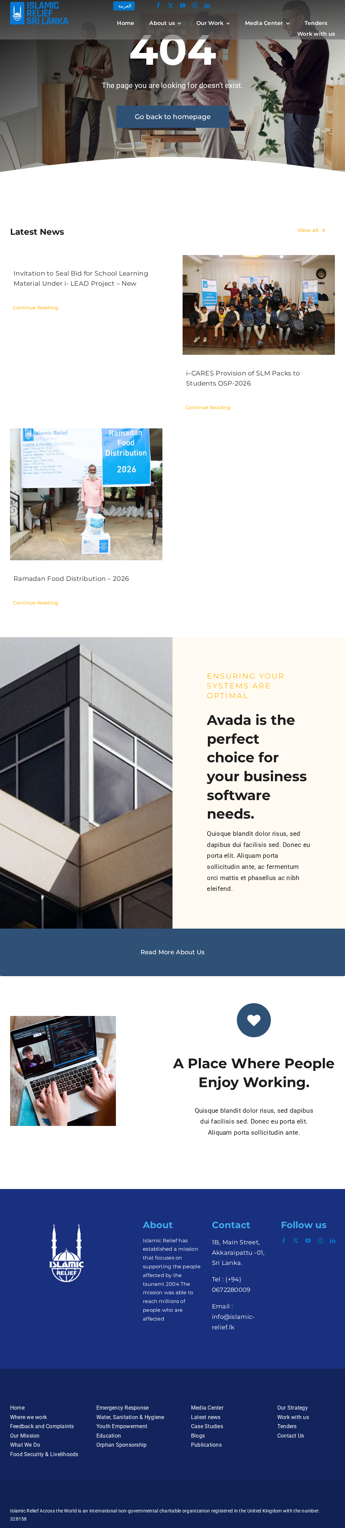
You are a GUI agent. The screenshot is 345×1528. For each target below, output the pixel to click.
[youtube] (182, 5)
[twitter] (170, 5)
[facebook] (158, 5)
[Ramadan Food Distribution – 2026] (86, 494)
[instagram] (194, 5)
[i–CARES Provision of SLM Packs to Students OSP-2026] (259, 305)
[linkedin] (207, 5)
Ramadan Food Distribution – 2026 (71, 579)
